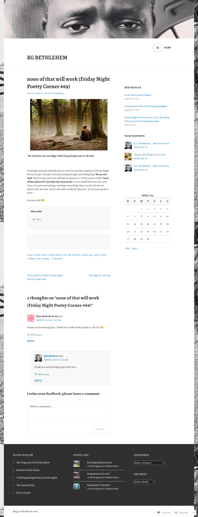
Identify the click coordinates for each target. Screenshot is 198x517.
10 (154, 216)
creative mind (40, 254)
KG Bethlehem (47, 57)
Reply (30, 341)
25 (161, 231)
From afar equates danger (138, 95)
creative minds (54, 254)
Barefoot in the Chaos (28, 470)
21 (135, 231)
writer (38, 258)
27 (128, 239)
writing (46, 258)
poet (91, 254)
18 (161, 224)
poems (85, 254)
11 (161, 216)
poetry (96, 254)
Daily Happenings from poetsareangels (37, 477)
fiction (64, 254)
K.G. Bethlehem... (57, 93)
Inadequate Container (98, 485)
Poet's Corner (24, 492)
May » (135, 248)
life (70, 254)
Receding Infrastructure (99, 462)
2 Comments (56, 258)
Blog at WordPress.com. (25, 511)
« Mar (127, 248)
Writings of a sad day (100, 275)
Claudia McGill (141, 154)
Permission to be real (98, 474)
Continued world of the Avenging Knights (146, 106)
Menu (167, 47)
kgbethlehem (51, 356)
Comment (100, 429)
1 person (39, 334)
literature (76, 254)
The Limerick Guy (26, 485)
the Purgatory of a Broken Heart (33, 462)
